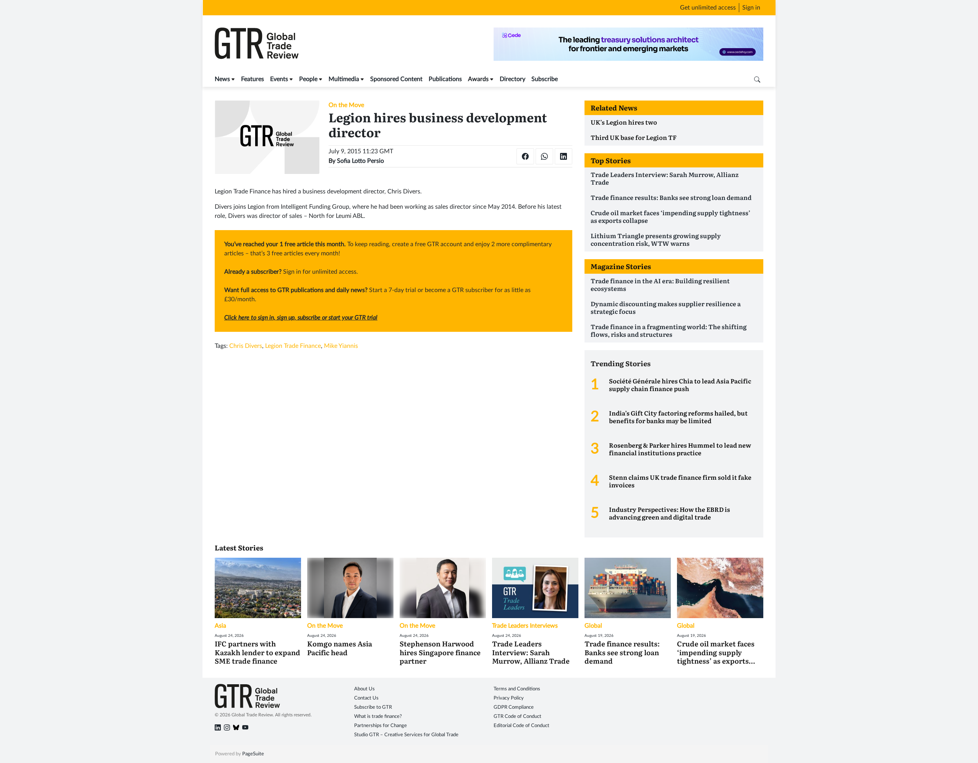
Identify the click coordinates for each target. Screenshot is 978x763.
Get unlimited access (708, 8)
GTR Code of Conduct (517, 716)
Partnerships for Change (380, 725)
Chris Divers (245, 346)
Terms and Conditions (517, 689)
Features (252, 79)
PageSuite (253, 754)
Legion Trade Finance (293, 346)
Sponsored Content (396, 79)
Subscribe (544, 79)
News (222, 79)
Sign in (751, 8)
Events (279, 79)
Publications (445, 79)
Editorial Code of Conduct (521, 725)
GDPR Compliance (514, 707)
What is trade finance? (378, 716)
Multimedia (344, 79)
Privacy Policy (509, 698)
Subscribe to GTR (373, 707)
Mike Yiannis (341, 346)
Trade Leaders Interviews (525, 626)
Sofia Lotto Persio (360, 161)
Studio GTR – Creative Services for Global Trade (406, 734)
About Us (364, 689)
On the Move (346, 105)
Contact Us (366, 698)
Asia (220, 626)
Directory (512, 79)
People (308, 79)
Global (593, 626)
